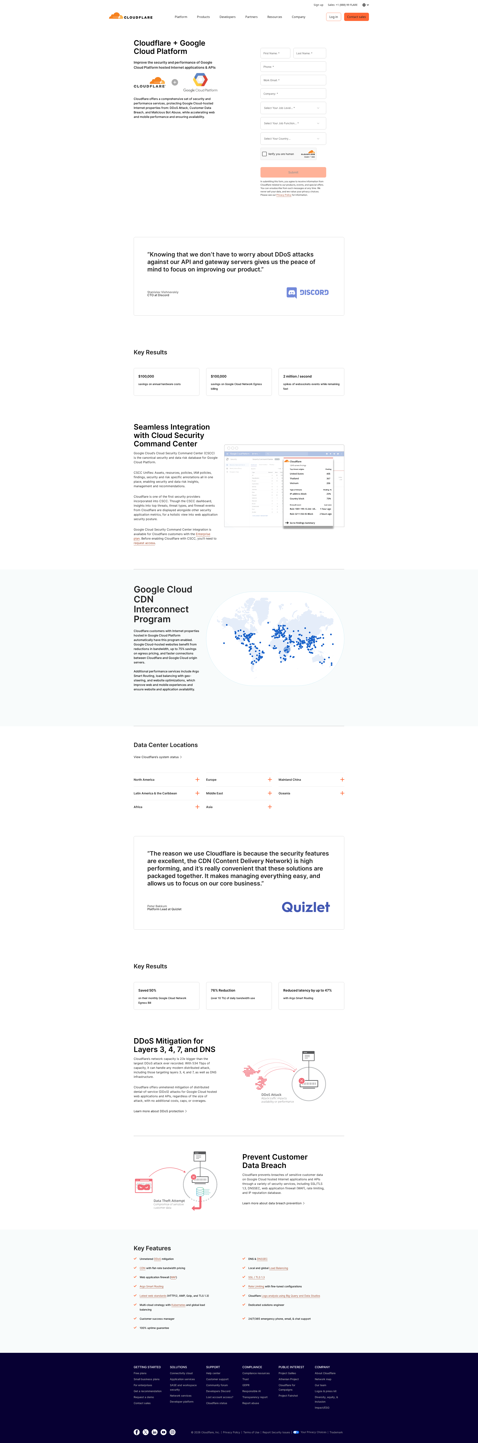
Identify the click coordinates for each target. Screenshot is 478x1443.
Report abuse (250, 1403)
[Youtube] (164, 1432)
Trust (245, 1379)
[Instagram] (173, 1432)
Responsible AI (251, 1391)
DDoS (157, 1258)
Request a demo (144, 1397)
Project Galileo (287, 1373)
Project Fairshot (288, 1395)
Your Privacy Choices (313, 1432)
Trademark (336, 1432)
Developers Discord (218, 1391)
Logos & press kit (325, 1391)
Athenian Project (289, 1379)
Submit (293, 172)
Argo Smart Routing (152, 1286)
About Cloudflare (325, 1373)
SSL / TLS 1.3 (256, 1277)
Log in (333, 17)
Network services (181, 1395)
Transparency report (255, 1397)
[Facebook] (137, 1432)
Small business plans (147, 1379)
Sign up (318, 5)
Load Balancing (278, 1268)
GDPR (245, 1385)
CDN (142, 1268)
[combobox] (267, 108)
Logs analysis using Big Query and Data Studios (291, 1295)
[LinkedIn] (155, 1432)
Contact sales (356, 17)
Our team (320, 1385)
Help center (213, 1373)
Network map (323, 1379)
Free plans (140, 1373)
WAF (173, 1277)
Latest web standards (153, 1295)
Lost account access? (219, 1397)
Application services (182, 1379)
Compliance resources (256, 1373)
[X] (146, 1432)
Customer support (217, 1379)
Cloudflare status (216, 1403)
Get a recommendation (148, 1391)
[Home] (131, 17)
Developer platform (181, 1401)
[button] (308, 300)
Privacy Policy (283, 194)
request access (144, 543)
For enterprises (143, 1385)
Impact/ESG (322, 1407)
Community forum (217, 1385)
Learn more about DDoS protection (159, 1111)
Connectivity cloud (181, 1373)
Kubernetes (178, 1304)
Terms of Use (251, 1432)
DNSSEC (262, 1258)
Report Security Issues (276, 1432)
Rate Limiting (256, 1286)
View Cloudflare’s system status (156, 757)
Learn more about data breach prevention (272, 1203)
